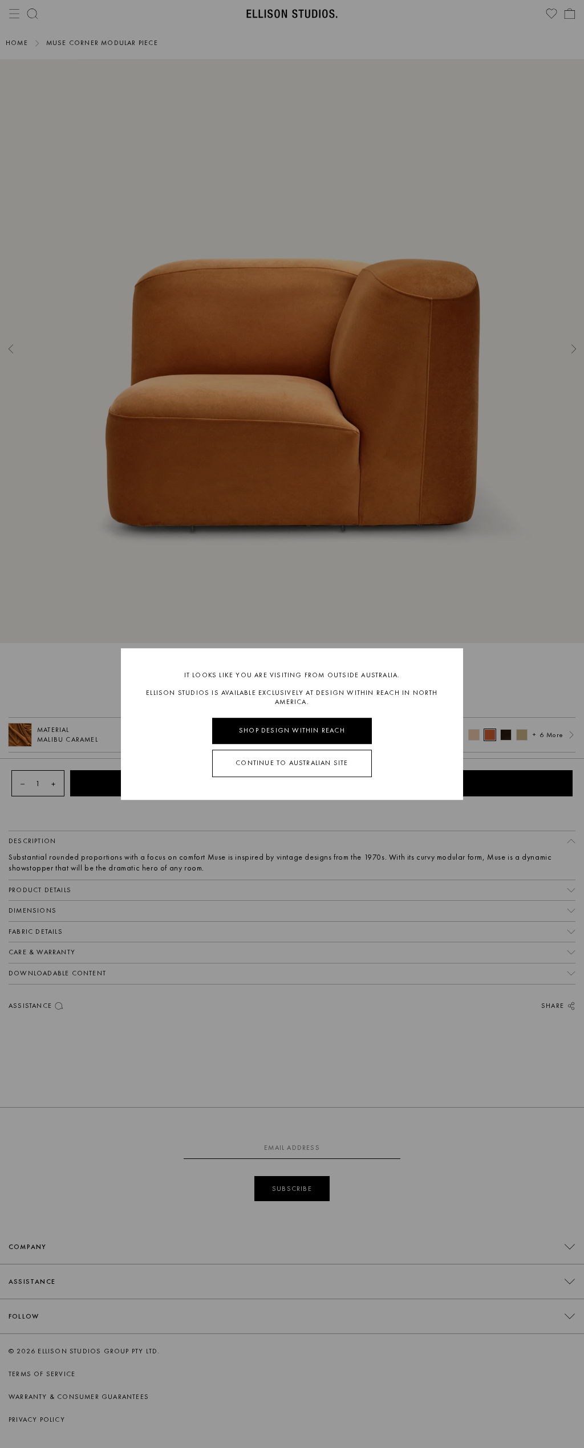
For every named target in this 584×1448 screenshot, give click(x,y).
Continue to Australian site (292, 762)
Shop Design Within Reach (292, 730)
